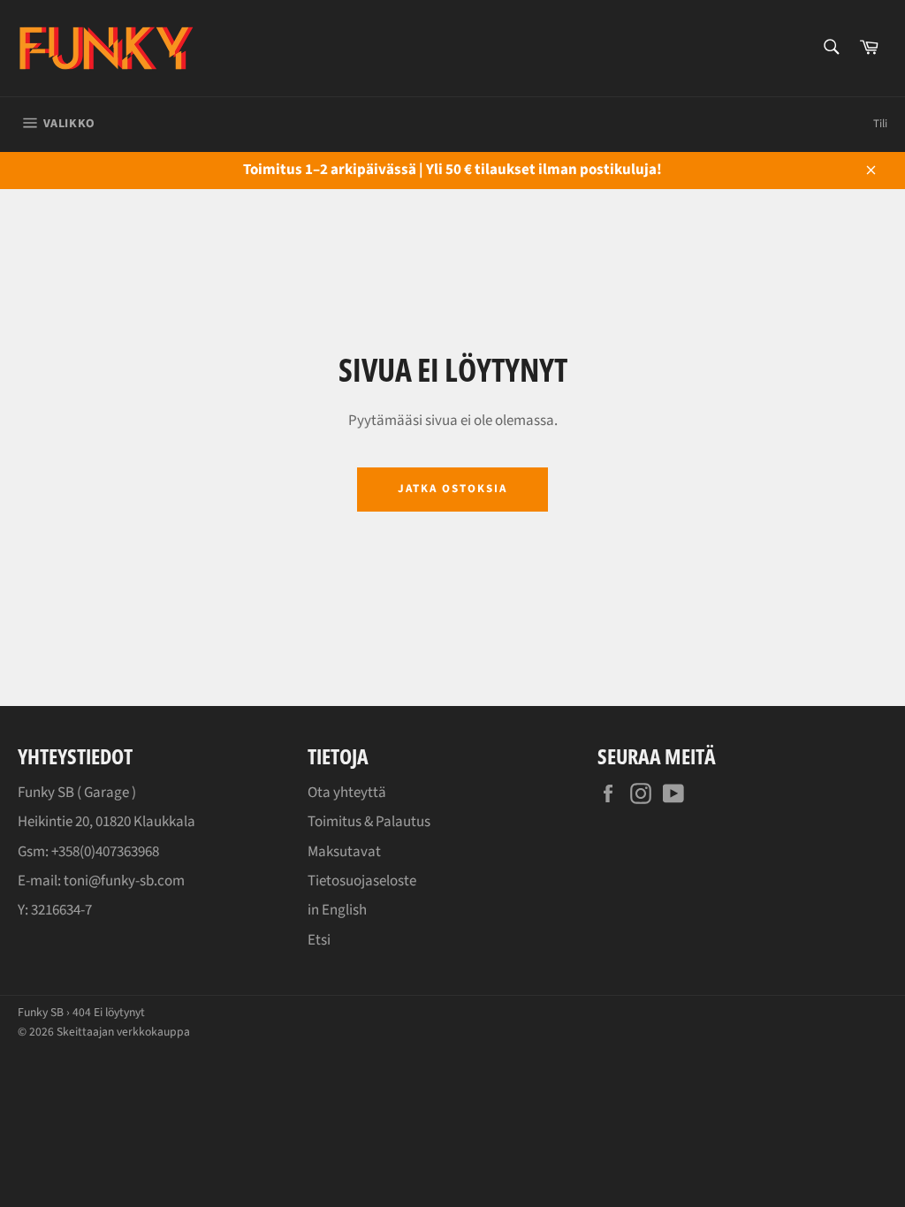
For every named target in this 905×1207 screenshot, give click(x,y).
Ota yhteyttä (347, 792)
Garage (106, 792)
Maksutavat (344, 851)
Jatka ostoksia (452, 489)
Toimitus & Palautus (369, 821)
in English (337, 910)
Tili (880, 124)
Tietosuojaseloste (362, 881)
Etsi (319, 940)
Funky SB (41, 1012)
